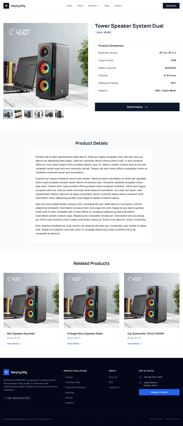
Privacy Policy (156, 419)
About (80, 5)
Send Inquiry (135, 106)
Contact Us (114, 387)
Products (92, 5)
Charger (69, 377)
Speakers (69, 402)
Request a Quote (159, 392)
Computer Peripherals (75, 387)
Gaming (68, 397)
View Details (13, 343)
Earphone (69, 392)
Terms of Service (173, 419)
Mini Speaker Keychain (21, 333)
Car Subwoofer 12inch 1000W (146, 333)
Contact (118, 5)
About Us (113, 377)
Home (69, 5)
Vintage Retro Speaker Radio (85, 333)
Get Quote (171, 5)
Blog (107, 5)
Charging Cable (72, 382)
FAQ (111, 382)
